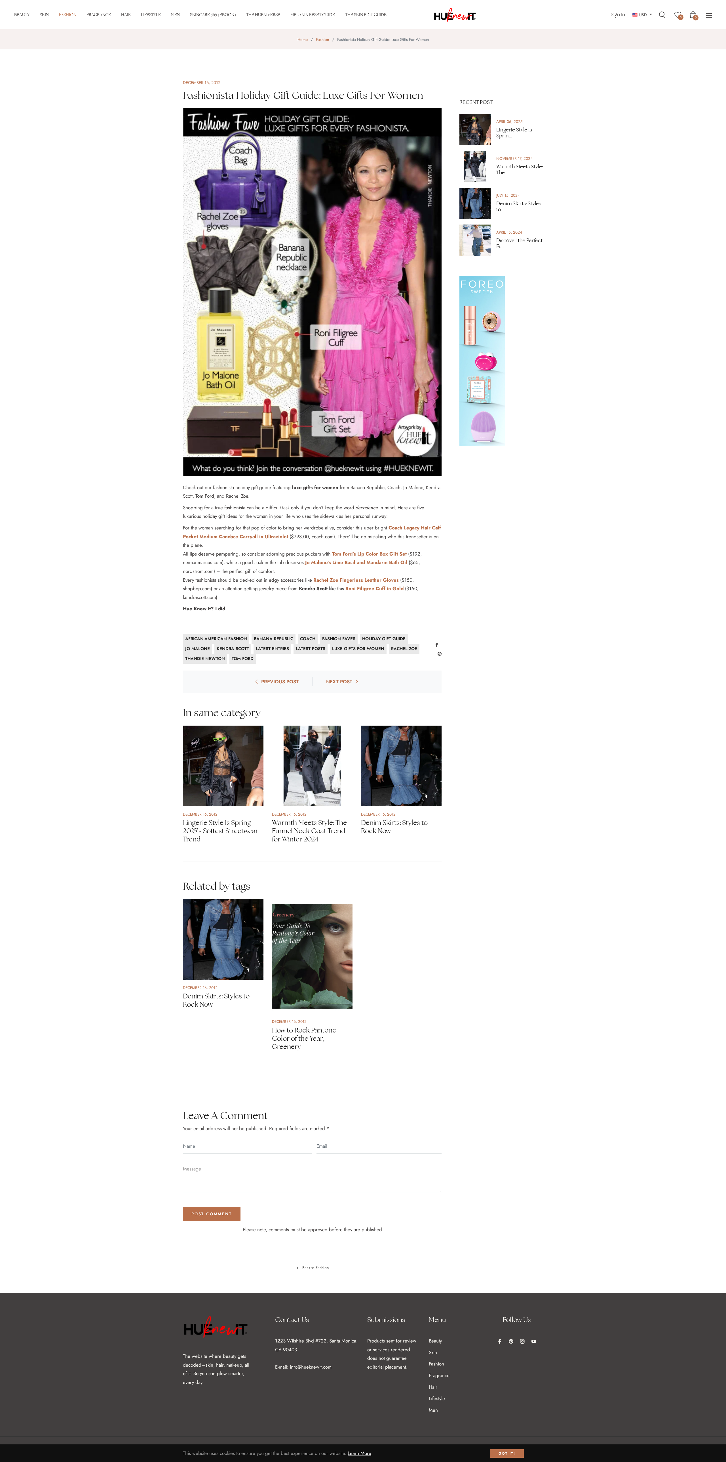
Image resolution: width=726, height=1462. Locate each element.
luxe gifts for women (358, 649)
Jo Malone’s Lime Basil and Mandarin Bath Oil (356, 562)
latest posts (310, 649)
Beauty (435, 1340)
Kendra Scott (233, 649)
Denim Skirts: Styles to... (518, 206)
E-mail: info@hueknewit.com (303, 1366)
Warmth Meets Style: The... (519, 170)
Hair (433, 1387)
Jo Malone (197, 649)
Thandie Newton (205, 658)
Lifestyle (437, 1398)
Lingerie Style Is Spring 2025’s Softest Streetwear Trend (220, 830)
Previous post (280, 681)
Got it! (507, 1453)
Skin (433, 1352)
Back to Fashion (315, 1267)
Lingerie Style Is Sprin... (514, 133)
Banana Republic (273, 639)
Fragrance (439, 1375)
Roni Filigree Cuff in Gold (374, 588)
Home (302, 39)
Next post (339, 681)
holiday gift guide (384, 639)
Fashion (322, 39)
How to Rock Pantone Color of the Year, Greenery (304, 1038)
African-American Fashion (216, 639)
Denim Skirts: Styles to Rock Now (394, 826)
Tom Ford (243, 658)
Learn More (359, 1453)
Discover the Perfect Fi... (519, 243)
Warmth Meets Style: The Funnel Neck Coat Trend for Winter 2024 (309, 830)
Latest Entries (272, 649)
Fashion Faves (338, 639)
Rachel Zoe (404, 649)
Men (433, 1410)
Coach (307, 639)
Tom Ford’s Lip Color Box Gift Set (369, 553)
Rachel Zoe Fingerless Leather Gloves (356, 580)
